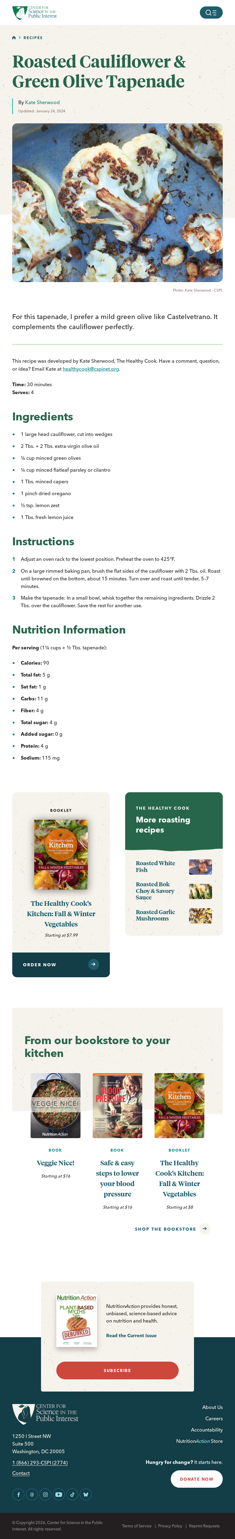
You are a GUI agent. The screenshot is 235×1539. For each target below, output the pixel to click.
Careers (214, 1418)
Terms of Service (136, 1525)
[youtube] (59, 1494)
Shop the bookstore (165, 1229)
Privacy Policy (170, 1525)
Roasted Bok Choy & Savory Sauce (155, 891)
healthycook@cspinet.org (91, 369)
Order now (39, 964)
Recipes (33, 37)
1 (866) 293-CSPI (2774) (40, 1463)
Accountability (207, 1430)
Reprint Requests (204, 1525)
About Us (212, 1407)
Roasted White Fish (155, 866)
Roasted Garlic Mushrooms (155, 915)
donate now (197, 1479)
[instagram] (45, 1494)
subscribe (117, 1370)
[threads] (32, 1494)
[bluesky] (86, 1494)
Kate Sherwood (42, 102)
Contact (21, 1473)
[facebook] (18, 1494)
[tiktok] (72, 1494)
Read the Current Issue (131, 1335)
